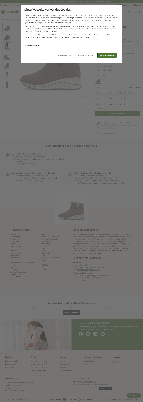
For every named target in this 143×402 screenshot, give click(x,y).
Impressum (85, 37)
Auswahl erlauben (64, 55)
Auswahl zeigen (31, 45)
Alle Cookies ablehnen (85, 55)
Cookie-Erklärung (47, 37)
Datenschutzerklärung (72, 37)
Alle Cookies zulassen (107, 55)
